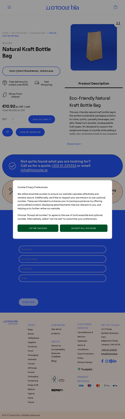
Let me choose (38, 228)
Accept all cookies (83, 228)
